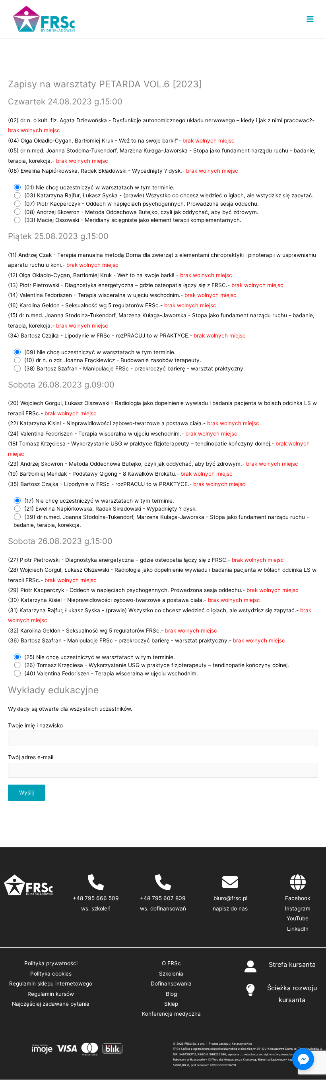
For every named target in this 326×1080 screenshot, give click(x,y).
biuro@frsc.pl (230, 898)
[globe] (298, 882)
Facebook (297, 898)
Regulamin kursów (50, 994)
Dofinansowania (171, 983)
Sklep (171, 1004)
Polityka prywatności (51, 963)
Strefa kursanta (292, 964)
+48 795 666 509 (96, 898)
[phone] (96, 882)
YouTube (298, 918)
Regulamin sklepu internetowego (50, 983)
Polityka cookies (51, 973)
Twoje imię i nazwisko (35, 725)
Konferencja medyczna (171, 1014)
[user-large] (250, 966)
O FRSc (171, 963)
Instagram (297, 908)
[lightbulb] (250, 990)
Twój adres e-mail (30, 757)
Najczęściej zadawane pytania (50, 1004)
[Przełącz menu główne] (310, 19)
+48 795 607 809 (163, 898)
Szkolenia (171, 973)
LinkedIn (298, 929)
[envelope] (230, 882)
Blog (171, 994)
